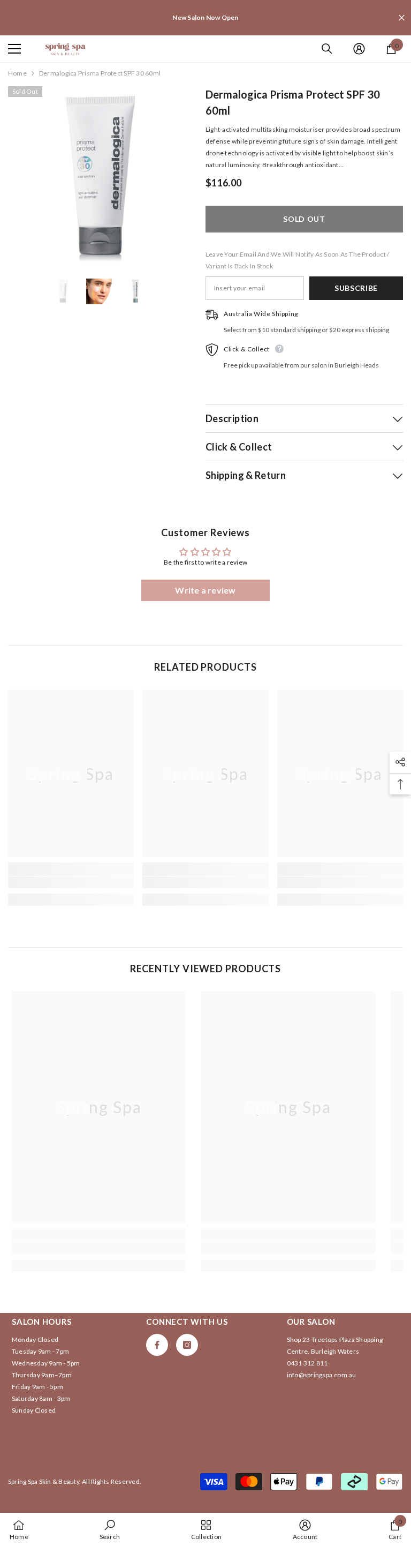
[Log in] (359, 49)
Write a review (205, 590)
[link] (71, 882)
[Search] (327, 48)
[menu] (14, 48)
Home (17, 73)
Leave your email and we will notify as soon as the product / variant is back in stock (297, 260)
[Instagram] (187, 1345)
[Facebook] (157, 1345)
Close (402, 18)
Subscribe (356, 287)
